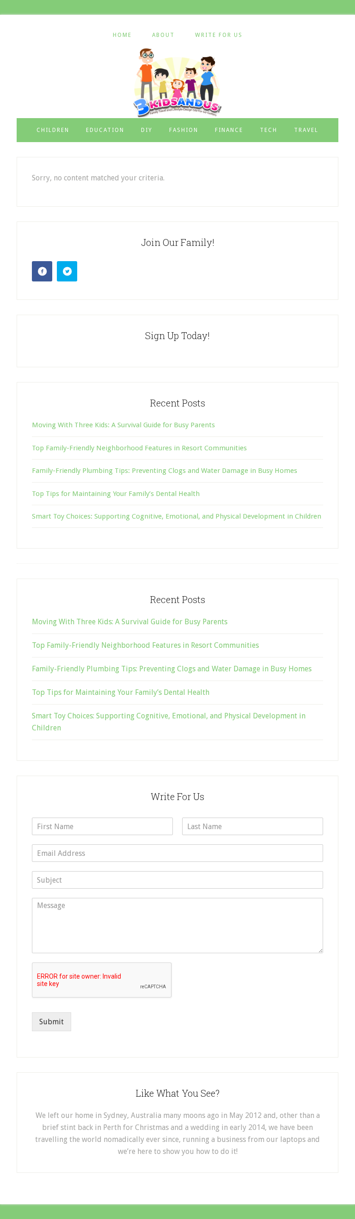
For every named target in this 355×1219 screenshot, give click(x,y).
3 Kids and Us (177, 82)
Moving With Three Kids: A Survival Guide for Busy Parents (123, 425)
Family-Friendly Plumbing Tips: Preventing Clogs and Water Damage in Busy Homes (164, 470)
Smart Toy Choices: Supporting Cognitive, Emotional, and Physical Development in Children (176, 516)
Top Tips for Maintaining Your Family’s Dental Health (116, 494)
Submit (51, 1021)
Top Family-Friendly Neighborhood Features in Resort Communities (139, 448)
